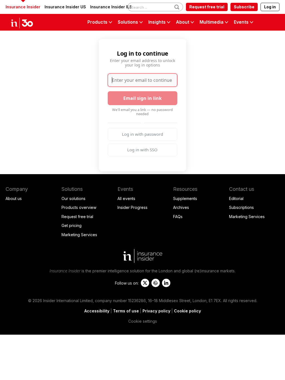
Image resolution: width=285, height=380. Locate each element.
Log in (270, 6)
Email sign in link (142, 98)
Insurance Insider (23, 6)
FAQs (178, 216)
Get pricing (72, 225)
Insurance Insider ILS (111, 6)
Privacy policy (156, 311)
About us (14, 198)
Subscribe (244, 6)
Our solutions (73, 198)
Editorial (236, 198)
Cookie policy (187, 311)
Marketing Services (79, 234)
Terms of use (126, 311)
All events (126, 198)
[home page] (28, 22)
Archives (181, 207)
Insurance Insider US (65, 6)
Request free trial (206, 6)
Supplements (185, 198)
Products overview (79, 207)
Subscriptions (241, 207)
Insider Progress (132, 207)
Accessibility (96, 311)
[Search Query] (155, 7)
